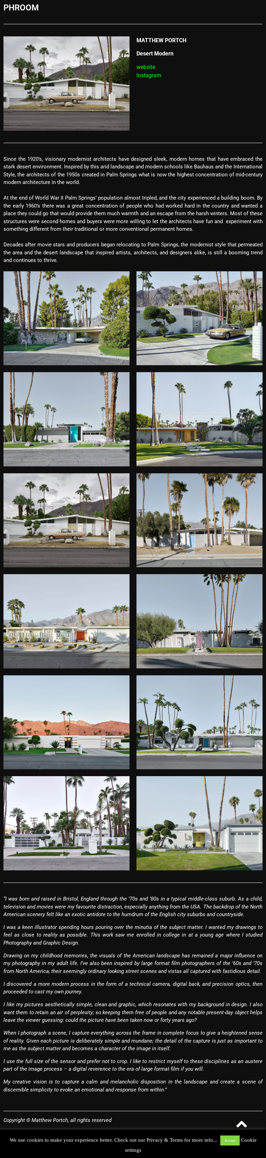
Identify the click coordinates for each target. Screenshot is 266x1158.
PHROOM (21, 7)
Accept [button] (230, 1140)
